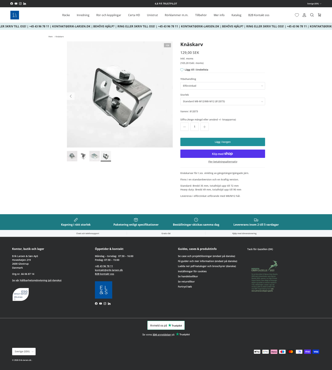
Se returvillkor (186, 281)
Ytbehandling (188, 79)
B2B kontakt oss (104, 274)
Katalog (236, 15)
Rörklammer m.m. (176, 15)
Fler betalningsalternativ (222, 161)
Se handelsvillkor (188, 276)
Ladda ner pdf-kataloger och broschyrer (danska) (207, 266)
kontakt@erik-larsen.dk (109, 270)
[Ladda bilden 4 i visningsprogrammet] (120, 94)
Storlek (184, 94)
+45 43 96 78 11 (104, 266)
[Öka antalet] (204, 127)
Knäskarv (60, 36)
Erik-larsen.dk (25, 360)
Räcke (66, 15)
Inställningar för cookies (192, 271)
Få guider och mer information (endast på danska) (207, 261)
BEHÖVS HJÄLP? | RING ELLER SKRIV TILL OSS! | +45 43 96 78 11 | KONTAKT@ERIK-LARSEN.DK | (155, 26)
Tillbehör (201, 15)
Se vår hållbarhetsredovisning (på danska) (36, 280)
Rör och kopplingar (108, 15)
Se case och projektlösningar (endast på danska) (206, 256)
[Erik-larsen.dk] (14, 15)
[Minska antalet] (184, 127)
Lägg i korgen (223, 141)
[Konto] (303, 15)
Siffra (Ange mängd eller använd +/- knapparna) (208, 119)
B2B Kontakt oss (258, 15)
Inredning (83, 15)
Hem (50, 36)
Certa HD (134, 15)
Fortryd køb (185, 286)
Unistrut (152, 15)
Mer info (219, 15)
